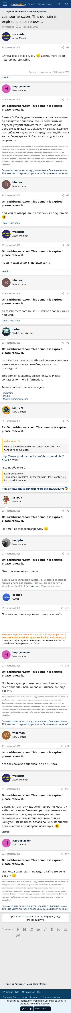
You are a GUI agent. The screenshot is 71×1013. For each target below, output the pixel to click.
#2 (67, 99)
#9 (67, 553)
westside (9, 26)
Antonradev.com (19, 399)
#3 (67, 195)
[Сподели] (62, 47)
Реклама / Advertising (15, 997)
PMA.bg (6, 395)
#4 (67, 245)
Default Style (12, 992)
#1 (67, 47)
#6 (67, 342)
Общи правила (51, 997)
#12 (67, 746)
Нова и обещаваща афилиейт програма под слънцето (33, 488)
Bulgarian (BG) (32, 992)
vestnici (5, 77)
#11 (67, 665)
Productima (7, 393)
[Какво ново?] (59, 4)
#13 (67, 788)
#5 (67, 293)
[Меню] (5, 4)
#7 (67, 421)
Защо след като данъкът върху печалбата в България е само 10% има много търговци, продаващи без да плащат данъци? (35, 172)
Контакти (34, 997)
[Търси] (66, 4)
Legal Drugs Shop (11, 223)
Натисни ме (32, 586)
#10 (67, 608)
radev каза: (10, 441)
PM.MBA (6, 399)
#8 (67, 510)
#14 (67, 853)
